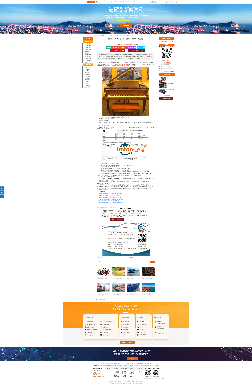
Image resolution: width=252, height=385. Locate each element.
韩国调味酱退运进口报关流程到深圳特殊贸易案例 (170, 77)
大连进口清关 (146, 365)
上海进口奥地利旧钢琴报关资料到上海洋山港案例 (110, 193)
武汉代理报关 (131, 365)
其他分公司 (151, 365)
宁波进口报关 (126, 365)
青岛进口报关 (141, 365)
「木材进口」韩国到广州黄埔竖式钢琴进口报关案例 (111, 199)
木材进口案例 (109, 35)
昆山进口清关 (136, 365)
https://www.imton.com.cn (127, 41)
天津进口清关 (115, 365)
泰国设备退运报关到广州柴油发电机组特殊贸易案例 (170, 83)
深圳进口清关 (110, 365)
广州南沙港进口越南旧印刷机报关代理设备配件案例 (170, 89)
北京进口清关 (120, 365)
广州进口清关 (100, 365)
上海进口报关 (105, 365)
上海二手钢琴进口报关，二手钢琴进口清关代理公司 (111, 202)
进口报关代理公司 (116, 42)
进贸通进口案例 (102, 35)
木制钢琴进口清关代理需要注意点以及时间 (109, 200)
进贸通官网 (96, 35)
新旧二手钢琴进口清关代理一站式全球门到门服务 (110, 197)
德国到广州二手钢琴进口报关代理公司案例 (109, 195)
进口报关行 (157, 365)
